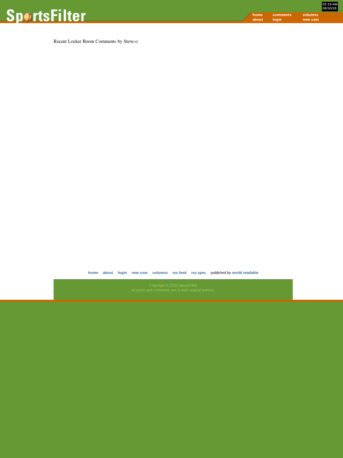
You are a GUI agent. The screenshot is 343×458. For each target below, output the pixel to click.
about (258, 19)
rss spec (198, 273)
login (277, 19)
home (258, 15)
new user (311, 19)
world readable (245, 273)
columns (310, 15)
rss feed (180, 273)
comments (282, 15)
